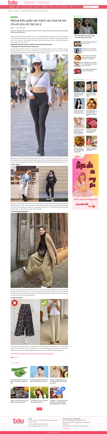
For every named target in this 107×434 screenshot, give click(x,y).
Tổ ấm (51, 6)
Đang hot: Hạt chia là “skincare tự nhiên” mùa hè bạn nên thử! (20, 401)
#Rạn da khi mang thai (30, 2)
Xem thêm (39, 408)
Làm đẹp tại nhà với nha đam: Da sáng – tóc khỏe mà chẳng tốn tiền (19, 381)
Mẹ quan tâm (45, 6)
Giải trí (56, 6)
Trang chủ (11, 6)
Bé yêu (23, 6)
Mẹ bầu (18, 6)
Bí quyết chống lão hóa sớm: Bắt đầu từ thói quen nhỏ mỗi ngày (39, 380)
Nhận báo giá (66, 428)
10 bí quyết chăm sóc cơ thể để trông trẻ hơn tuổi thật (38, 401)
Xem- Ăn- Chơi (64, 6)
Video (71, 6)
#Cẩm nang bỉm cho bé (44, 2)
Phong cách (37, 6)
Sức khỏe (29, 6)
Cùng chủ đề (15, 363)
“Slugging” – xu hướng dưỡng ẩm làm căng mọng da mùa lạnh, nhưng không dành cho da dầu (59, 402)
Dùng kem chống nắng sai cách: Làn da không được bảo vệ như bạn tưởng (58, 381)
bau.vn (16, 357)
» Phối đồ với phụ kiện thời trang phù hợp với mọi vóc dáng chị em (32, 354)
